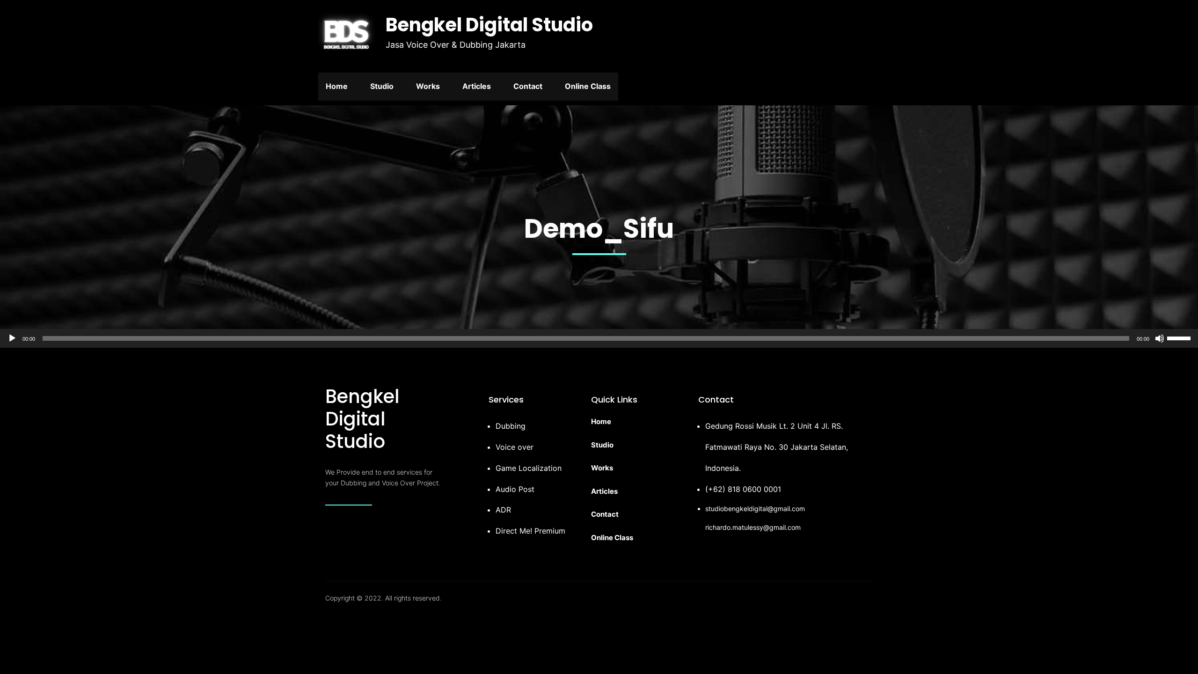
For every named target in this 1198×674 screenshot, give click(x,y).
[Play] (12, 338)
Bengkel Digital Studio (489, 25)
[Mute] (1159, 338)
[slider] (1180, 337)
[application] (599, 338)
